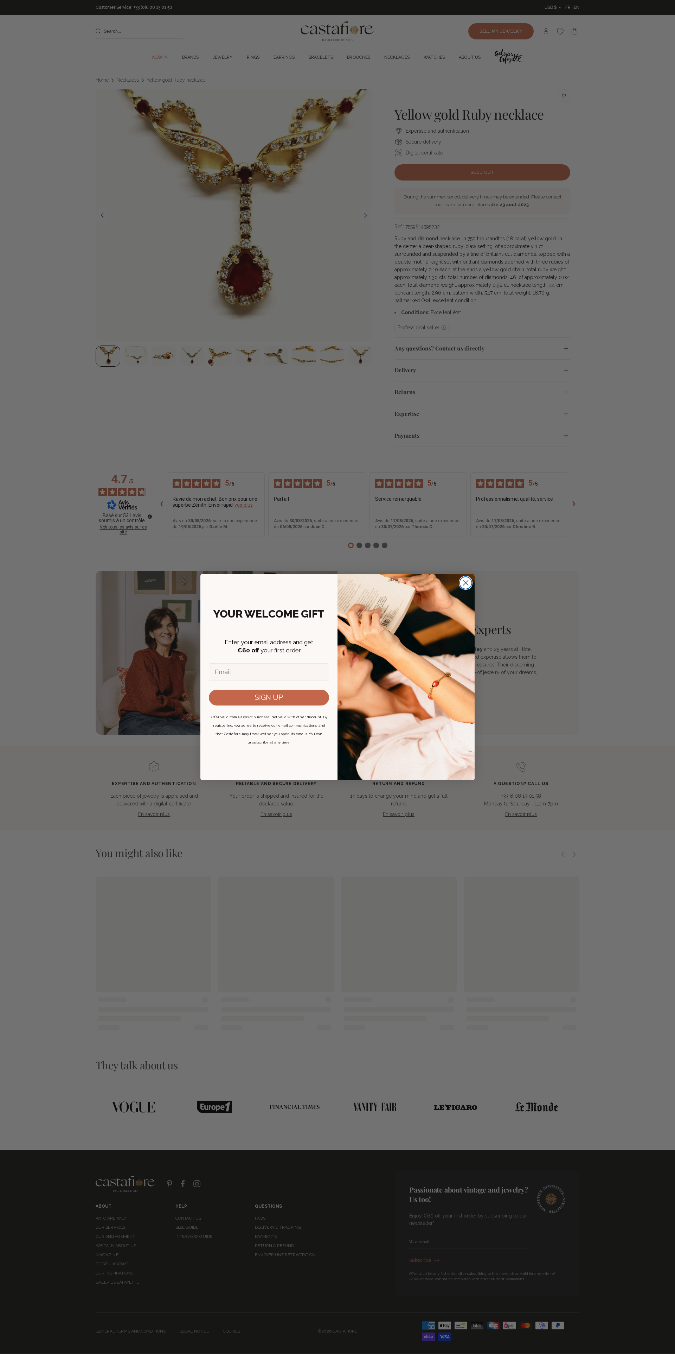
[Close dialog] (465, 583)
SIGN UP (269, 697)
